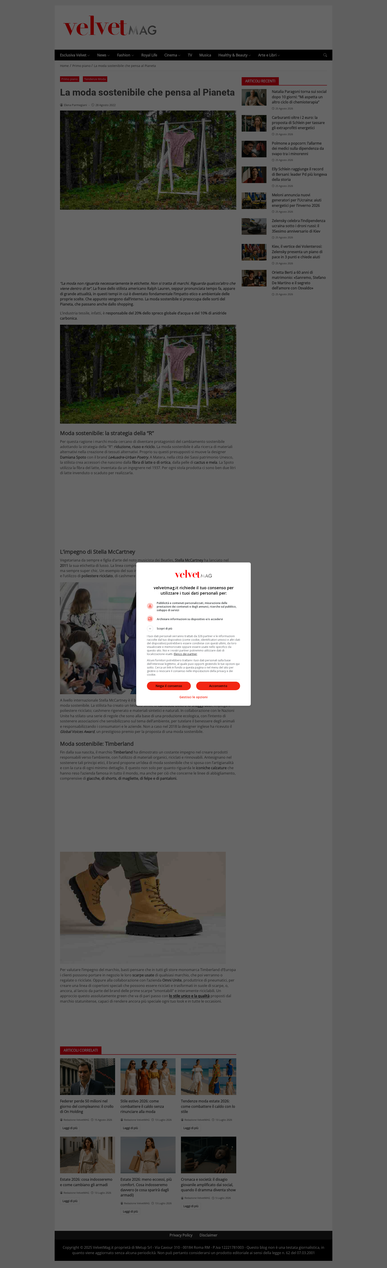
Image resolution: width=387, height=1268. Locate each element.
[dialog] (193, 634)
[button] (193, 628)
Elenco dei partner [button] (185, 654)
